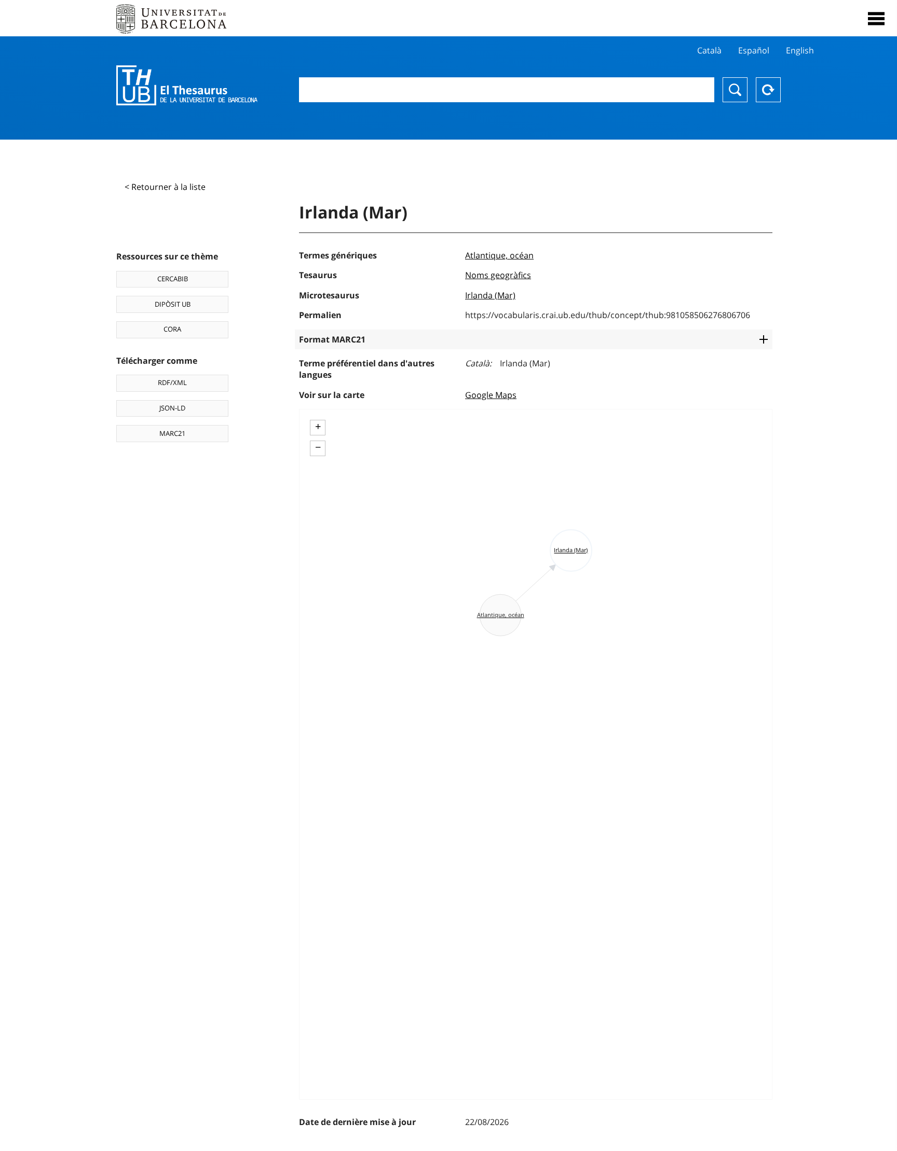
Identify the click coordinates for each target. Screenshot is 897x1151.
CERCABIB (172, 278)
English (800, 50)
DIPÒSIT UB (173, 304)
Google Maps (491, 395)
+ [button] (318, 426)
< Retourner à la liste (165, 187)
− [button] (318, 447)
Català (709, 50)
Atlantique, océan (499, 255)
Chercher (735, 89)
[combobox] (506, 89)
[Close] (876, 18)
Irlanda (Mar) (490, 295)
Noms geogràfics (498, 275)
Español (753, 50)
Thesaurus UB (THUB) (186, 85)
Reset (768, 89)
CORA (172, 329)
